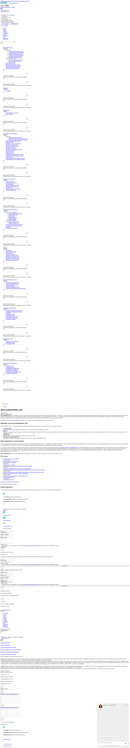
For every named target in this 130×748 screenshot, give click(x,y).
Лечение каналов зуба (11, 190)
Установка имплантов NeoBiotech (16, 52)
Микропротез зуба (10, 153)
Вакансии (5, 35)
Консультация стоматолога (12, 112)
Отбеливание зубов (10, 314)
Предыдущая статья (5, 481)
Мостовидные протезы (11, 148)
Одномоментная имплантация (13, 67)
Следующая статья (14, 481)
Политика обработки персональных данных (11, 649)
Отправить (3, 547)
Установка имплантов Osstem (15, 57)
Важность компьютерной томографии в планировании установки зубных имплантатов (23, 472)
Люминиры (8, 250)
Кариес (5, 429)
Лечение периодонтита (11, 182)
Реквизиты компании (5, 645)
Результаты (5, 38)
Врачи (4, 29)
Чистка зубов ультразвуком (12, 341)
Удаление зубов (9, 365)
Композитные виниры (11, 251)
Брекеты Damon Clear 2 (14, 222)
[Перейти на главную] (15, 1)
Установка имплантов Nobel (15, 56)
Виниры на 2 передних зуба (12, 257)
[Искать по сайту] (14, 42)
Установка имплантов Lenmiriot (16, 51)
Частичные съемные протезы (12, 146)
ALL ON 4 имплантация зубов (16, 59)
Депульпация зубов (62, 447)
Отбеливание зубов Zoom (12, 317)
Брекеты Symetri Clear (14, 223)
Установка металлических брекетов (14, 224)
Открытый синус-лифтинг (12, 369)
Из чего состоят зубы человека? (10, 461)
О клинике (5, 613)
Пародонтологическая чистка (13, 287)
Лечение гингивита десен (12, 284)
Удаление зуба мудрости (11, 373)
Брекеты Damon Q (13, 217)
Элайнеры (8, 90)
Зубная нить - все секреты (9, 464)
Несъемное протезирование (15, 137)
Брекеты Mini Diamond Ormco (15, 213)
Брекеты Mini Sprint (13, 214)
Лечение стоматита (10, 286)
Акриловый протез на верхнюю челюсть (15, 158)
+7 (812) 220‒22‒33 (5, 10)
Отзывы (5, 31)
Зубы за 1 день (12, 62)
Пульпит (5, 432)
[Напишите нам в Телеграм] (6, 3)
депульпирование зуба (16, 420)
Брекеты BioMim (12, 219)
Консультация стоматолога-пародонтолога (16, 288)
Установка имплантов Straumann (16, 55)
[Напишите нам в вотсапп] (4, 3)
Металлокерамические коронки (13, 141)
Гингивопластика (10, 367)
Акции (4, 30)
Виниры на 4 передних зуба (12, 256)
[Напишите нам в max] (2, 3)
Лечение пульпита (10, 181)
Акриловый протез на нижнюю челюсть (15, 159)
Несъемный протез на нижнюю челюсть (18, 139)
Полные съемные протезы (12, 144)
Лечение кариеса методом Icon (13, 188)
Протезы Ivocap (9, 152)
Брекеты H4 (11, 216)
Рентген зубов (9, 114)
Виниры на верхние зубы (12, 260)
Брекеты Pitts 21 (12, 218)
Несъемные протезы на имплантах (14, 149)
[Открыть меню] (7, 5)
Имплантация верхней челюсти (13, 66)
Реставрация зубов (10, 315)
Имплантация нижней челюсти (13, 64)
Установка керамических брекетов (14, 225)
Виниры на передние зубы (12, 255)
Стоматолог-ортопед (11, 147)
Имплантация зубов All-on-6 (15, 61)
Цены (4, 28)
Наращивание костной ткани (12, 368)
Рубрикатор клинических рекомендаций (10, 652)
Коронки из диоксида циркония (13, 143)
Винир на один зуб (10, 254)
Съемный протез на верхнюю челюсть (15, 154)
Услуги (5, 25)
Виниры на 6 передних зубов (13, 258)
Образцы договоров (5, 642)
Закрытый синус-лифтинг (12, 370)
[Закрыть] (2, 549)
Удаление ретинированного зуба (13, 372)
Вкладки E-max (9, 157)
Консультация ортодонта (11, 228)
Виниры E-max (9, 252)
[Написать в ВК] (1, 13)
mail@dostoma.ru (7, 520)
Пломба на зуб (9, 187)
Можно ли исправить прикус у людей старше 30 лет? (15, 475)
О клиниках (6, 33)
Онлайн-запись (4, 630)
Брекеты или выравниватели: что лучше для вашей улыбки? (17, 468)
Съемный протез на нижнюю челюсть (15, 155)
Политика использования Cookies (8, 647)
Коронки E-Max (9, 142)
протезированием (74, 447)
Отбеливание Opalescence (12, 316)
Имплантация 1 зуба (10, 63)
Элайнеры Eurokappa (11, 319)
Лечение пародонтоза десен (12, 185)
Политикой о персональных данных (31, 545)
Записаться (65, 565)
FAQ (4, 36)
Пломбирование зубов (8, 479)
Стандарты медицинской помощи (8, 654)
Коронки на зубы (10, 150)
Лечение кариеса (10, 184)
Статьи (4, 34)
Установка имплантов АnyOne (16, 53)
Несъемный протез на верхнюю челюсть (18, 138)
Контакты (5, 39)
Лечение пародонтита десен (12, 186)
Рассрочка (5, 626)
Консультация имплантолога (12, 68)
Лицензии (5, 624)
